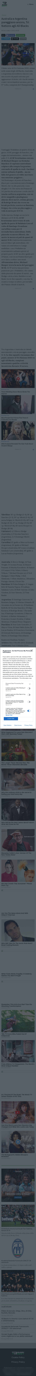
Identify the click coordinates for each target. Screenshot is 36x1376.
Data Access (18, 725)
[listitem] (18, 684)
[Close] (32, 651)
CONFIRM (10, 718)
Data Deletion (8, 725)
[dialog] (18, 688)
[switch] (28, 688)
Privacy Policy (28, 725)
